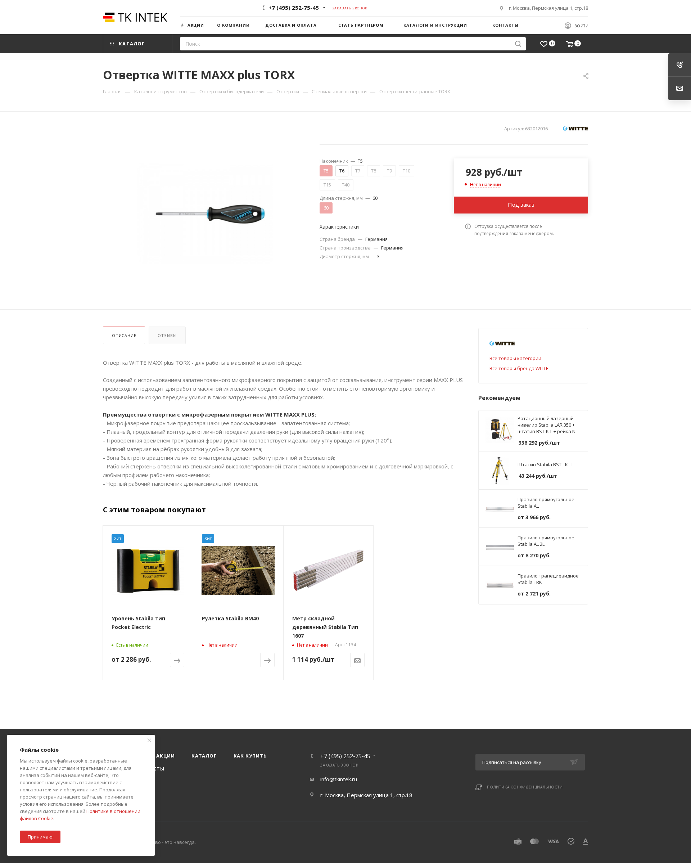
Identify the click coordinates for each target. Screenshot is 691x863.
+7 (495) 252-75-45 (293, 7)
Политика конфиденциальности (525, 787)
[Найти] (518, 43)
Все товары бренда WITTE (518, 368)
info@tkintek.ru (338, 779)
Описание (124, 335)
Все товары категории (515, 358)
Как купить (250, 755)
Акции (165, 755)
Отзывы (167, 335)
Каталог (204, 755)
